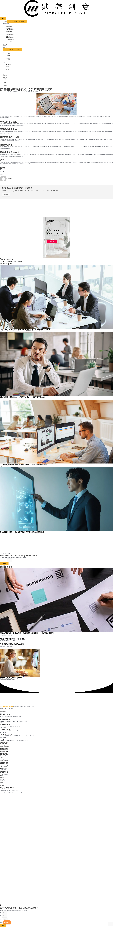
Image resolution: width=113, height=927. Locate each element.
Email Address (3, 560)
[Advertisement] (56, 208)
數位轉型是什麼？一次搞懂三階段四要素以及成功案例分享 (22, 532)
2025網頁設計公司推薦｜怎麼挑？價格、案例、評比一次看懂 (23, 465)
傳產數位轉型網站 (10, 28)
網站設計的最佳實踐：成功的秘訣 (13, 639)
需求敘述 (2, 922)
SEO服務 (8, 53)
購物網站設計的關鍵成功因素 (11, 678)
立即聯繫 (6, 194)
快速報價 (5, 82)
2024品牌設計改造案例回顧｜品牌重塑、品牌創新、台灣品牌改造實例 (27, 633)
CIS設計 (7, 66)
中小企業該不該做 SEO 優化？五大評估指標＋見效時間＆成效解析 (25, 330)
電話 (1, 916)
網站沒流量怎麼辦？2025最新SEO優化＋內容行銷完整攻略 (22, 397)
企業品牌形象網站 (10, 25)
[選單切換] (3, 18)
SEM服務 (8, 55)
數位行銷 (5, 52)
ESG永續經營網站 (10, 29)
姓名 (1, 912)
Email (1, 919)
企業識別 (5, 63)
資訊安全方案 (9, 31)
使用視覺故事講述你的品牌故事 (12, 644)
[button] (56, 170)
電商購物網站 (9, 26)
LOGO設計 (8, 64)
